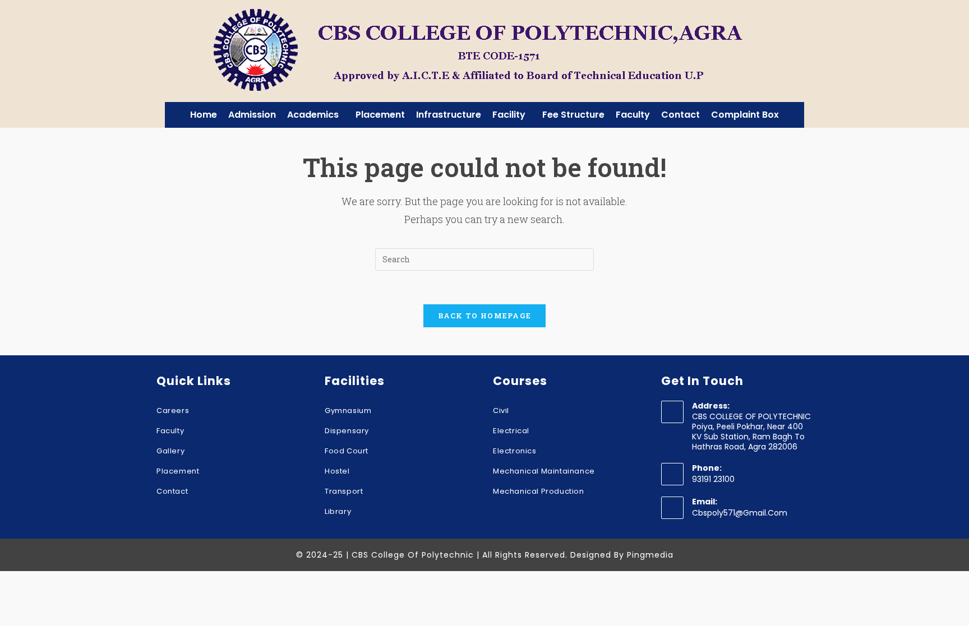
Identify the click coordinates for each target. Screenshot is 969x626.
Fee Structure (573, 114)
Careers (172, 410)
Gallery (170, 451)
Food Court (346, 451)
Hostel (337, 471)
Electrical (511, 430)
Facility (508, 114)
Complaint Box (745, 114)
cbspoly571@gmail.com (739, 512)
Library (338, 511)
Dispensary (347, 430)
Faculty (633, 114)
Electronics (515, 451)
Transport (344, 491)
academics (313, 114)
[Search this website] (484, 258)
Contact (680, 114)
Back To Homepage (485, 315)
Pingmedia (650, 554)
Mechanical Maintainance (544, 471)
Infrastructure (448, 114)
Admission (252, 114)
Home (203, 114)
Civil (501, 410)
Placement (380, 114)
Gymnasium (348, 410)
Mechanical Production (538, 491)
